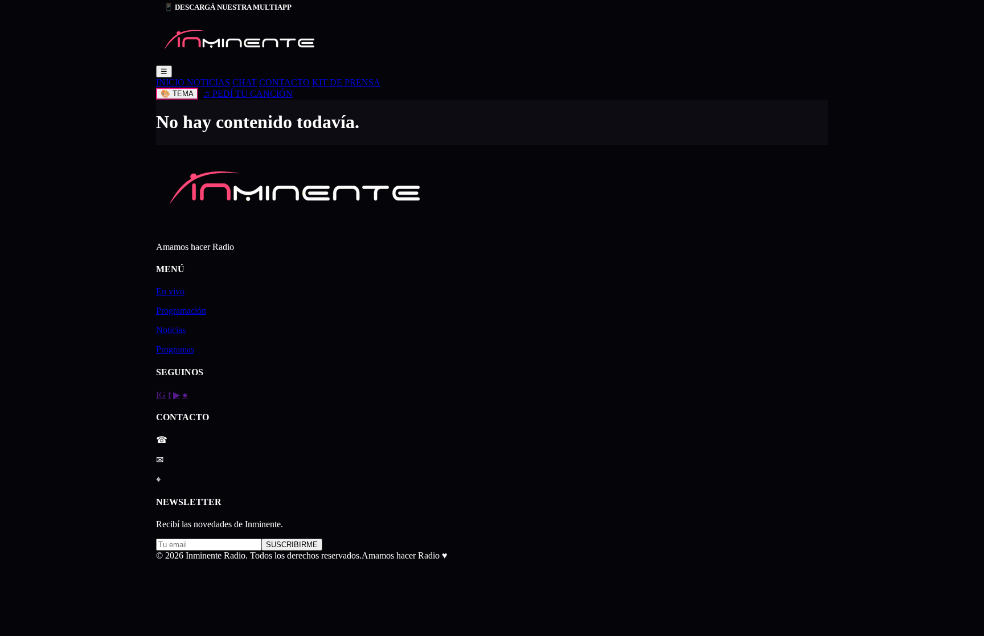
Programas (175, 349)
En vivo (170, 291)
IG (161, 395)
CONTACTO (284, 82)
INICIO (171, 82)
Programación (181, 310)
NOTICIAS (208, 82)
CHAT (244, 82)
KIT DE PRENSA (346, 82)
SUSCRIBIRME (292, 544)
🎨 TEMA (177, 93)
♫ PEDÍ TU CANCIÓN (248, 94)
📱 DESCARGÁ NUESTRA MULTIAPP (228, 7)
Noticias (171, 330)
